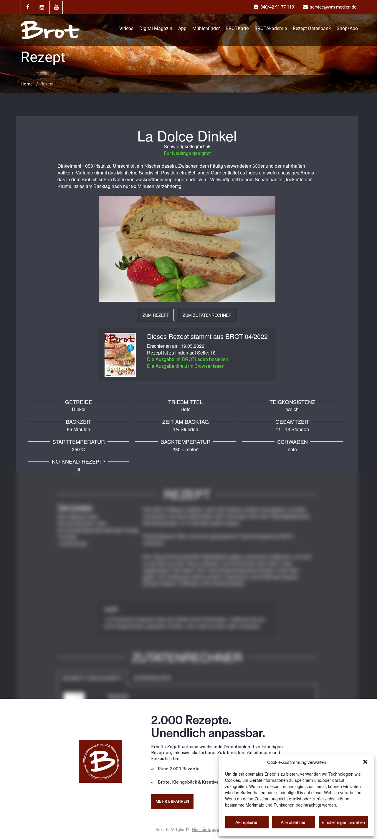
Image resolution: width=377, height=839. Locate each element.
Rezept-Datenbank (312, 28)
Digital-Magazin (155, 28)
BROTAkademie (270, 28)
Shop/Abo (347, 28)
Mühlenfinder (206, 28)
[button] (365, 762)
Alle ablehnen (293, 822)
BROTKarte (237, 28)
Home (27, 84)
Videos (126, 28)
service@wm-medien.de (333, 7)
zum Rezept (156, 315)
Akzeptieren (246, 822)
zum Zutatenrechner (207, 315)
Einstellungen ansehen (343, 822)
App (182, 28)
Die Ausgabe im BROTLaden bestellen (187, 359)
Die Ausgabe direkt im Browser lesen (185, 365)
